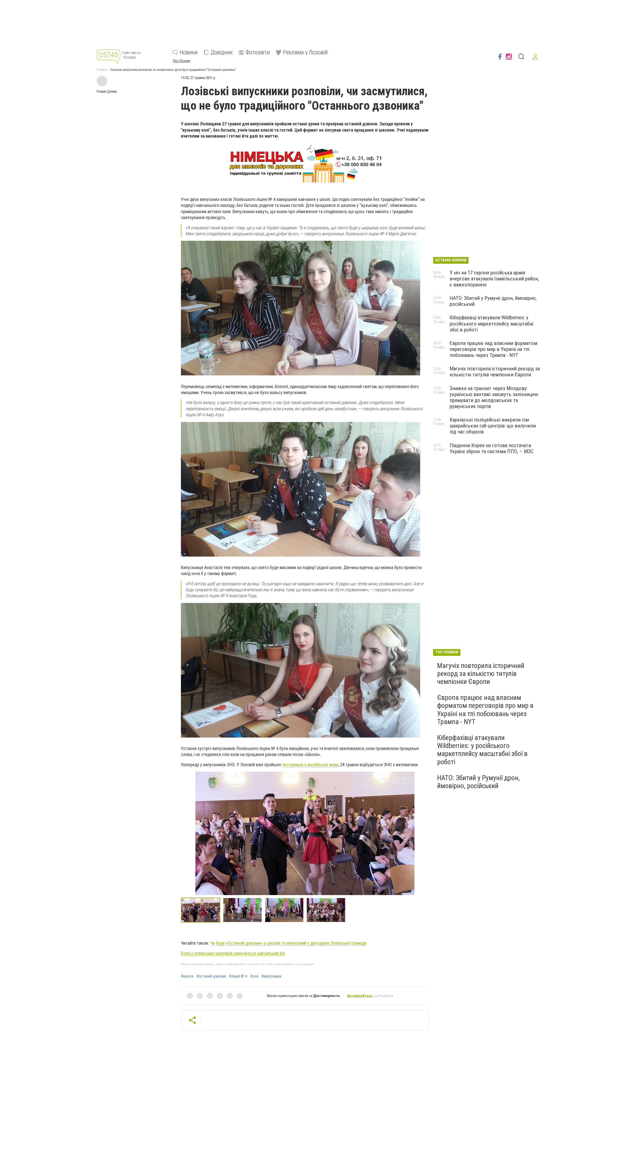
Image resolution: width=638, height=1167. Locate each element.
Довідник (222, 52)
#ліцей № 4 (238, 976)
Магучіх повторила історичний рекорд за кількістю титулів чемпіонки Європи (495, 372)
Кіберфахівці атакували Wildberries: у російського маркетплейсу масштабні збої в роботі (491, 324)
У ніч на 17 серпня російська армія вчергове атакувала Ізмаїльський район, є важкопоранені (494, 279)
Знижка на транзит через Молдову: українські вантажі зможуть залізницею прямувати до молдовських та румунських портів (494, 397)
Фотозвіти (258, 52)
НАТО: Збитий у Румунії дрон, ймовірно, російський (478, 782)
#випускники (271, 976)
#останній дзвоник (211, 976)
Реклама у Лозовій (305, 52)
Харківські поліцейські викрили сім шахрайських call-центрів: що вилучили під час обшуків (493, 426)
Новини (189, 52)
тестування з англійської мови (310, 764)
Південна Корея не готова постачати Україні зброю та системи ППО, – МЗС (492, 448)
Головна (102, 70)
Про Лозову (181, 61)
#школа (187, 976)
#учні (254, 976)
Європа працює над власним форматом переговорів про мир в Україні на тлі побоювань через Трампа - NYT (493, 349)
